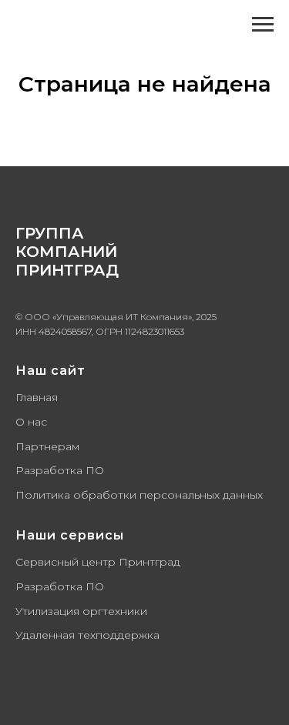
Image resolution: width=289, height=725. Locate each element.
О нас (31, 422)
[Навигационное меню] (263, 24)
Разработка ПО (59, 470)
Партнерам (47, 446)
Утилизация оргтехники (81, 611)
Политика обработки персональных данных (139, 495)
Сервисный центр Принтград (97, 562)
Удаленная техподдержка (87, 635)
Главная (36, 397)
